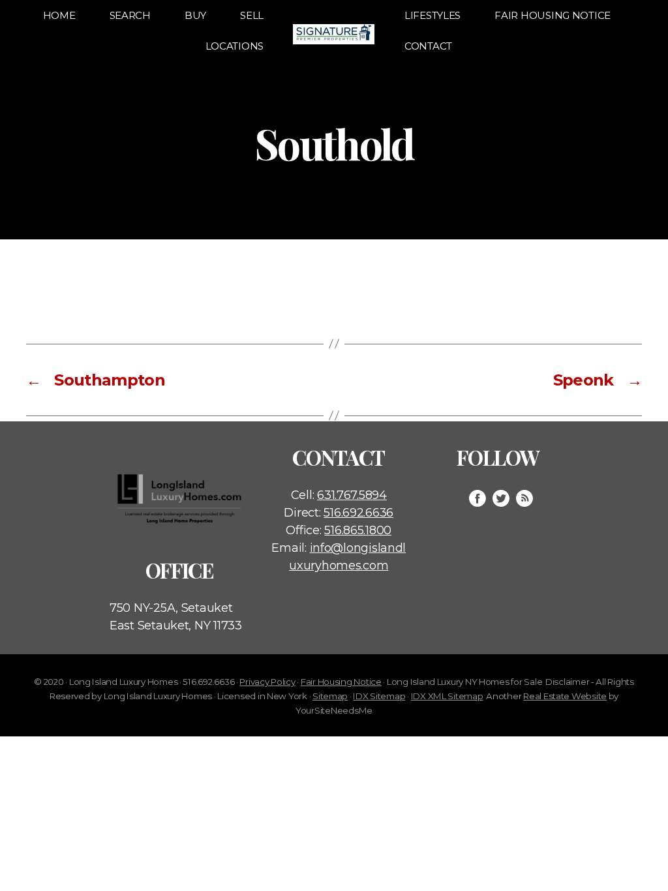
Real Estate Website (565, 696)
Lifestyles (432, 15)
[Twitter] (501, 498)
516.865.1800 (357, 530)
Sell (252, 15)
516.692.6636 (358, 513)
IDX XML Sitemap (447, 696)
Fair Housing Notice (552, 15)
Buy (195, 15)
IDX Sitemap (379, 696)
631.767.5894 (352, 495)
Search (130, 15)
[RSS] (524, 498)
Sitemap (330, 696)
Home (59, 15)
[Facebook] (477, 498)
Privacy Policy (267, 681)
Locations (234, 46)
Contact (428, 46)
